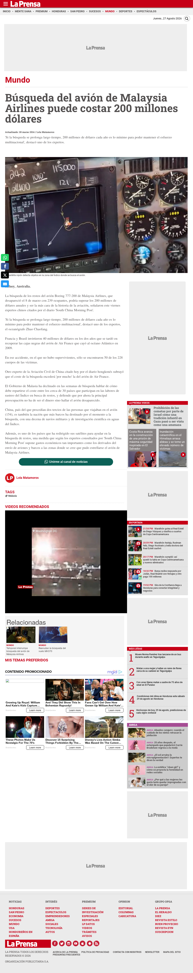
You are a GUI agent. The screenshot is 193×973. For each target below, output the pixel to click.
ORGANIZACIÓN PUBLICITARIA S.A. (27, 961)
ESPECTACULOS (55, 912)
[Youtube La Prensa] (76, 943)
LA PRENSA (162, 908)
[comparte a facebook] (5, 266)
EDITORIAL (126, 908)
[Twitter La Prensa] (62, 943)
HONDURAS (16, 908)
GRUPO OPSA (163, 901)
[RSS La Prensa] (97, 943)
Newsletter (152, 952)
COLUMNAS (126, 912)
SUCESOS (15, 920)
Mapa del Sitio (172, 952)
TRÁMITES (89, 932)
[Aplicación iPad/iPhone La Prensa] (83, 943)
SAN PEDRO (16, 912)
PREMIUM (89, 901)
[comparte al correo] (5, 283)
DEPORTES (52, 908)
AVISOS (87, 936)
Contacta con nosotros (127, 952)
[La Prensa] (22, 944)
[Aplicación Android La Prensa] (90, 943)
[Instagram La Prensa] (69, 943)
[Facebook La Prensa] (55, 943)
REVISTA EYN (164, 928)
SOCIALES (51, 924)
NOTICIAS (15, 901)
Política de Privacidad (95, 952)
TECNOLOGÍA (53, 928)
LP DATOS (88, 924)
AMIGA (49, 920)
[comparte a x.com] (5, 274)
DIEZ (158, 916)
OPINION (124, 901)
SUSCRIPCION (164, 932)
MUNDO (14, 924)
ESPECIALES (90, 916)
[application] (66, 561)
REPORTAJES (91, 920)
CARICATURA (127, 916)
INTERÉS (51, 901)
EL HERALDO (163, 912)
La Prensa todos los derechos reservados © (26, 953)
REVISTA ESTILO (166, 920)
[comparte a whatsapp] (5, 257)
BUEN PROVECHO (166, 924)
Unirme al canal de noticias (68, 461)
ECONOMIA (16, 916)
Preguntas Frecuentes (66, 954)
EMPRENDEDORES (57, 916)
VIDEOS (87, 928)
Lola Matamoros (45, 131)
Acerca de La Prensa (65, 952)
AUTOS (50, 932)
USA (12, 928)
